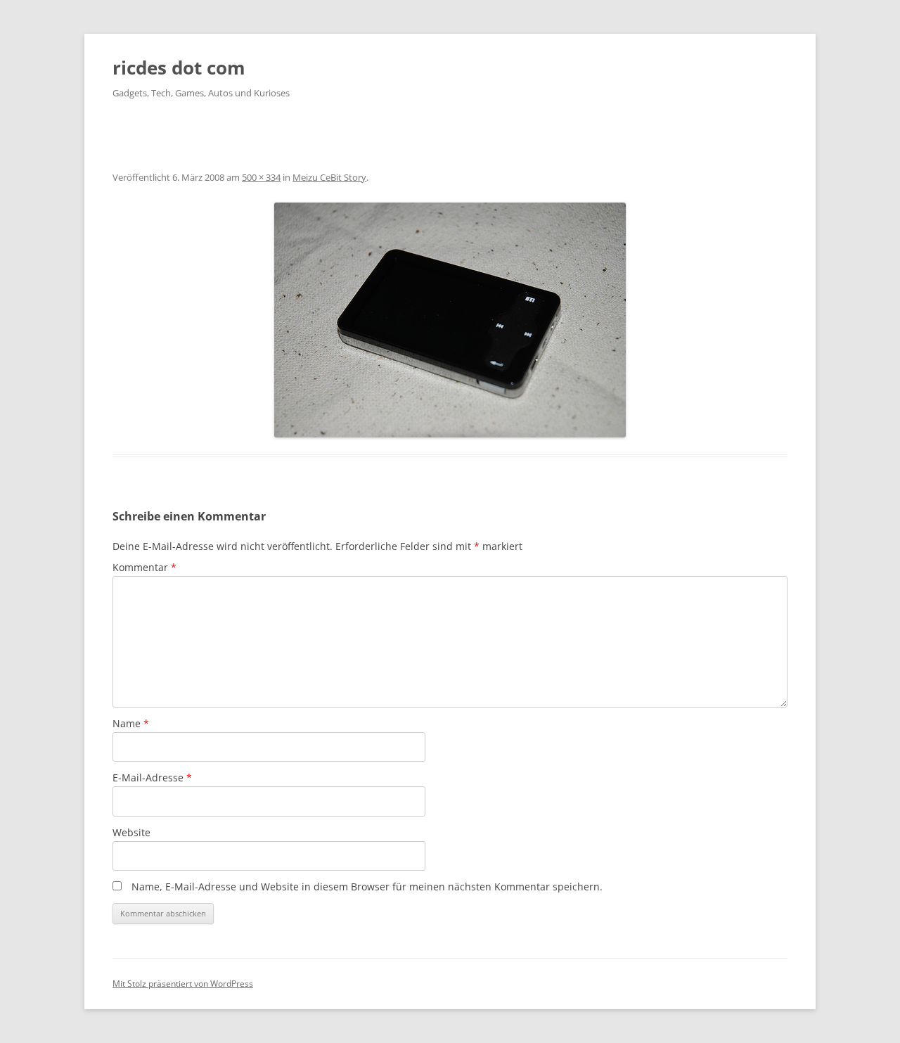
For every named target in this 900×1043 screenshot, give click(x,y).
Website (131, 832)
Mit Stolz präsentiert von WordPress (182, 984)
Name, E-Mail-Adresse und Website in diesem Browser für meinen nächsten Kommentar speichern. (367, 886)
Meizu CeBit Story (329, 177)
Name (130, 723)
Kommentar (144, 567)
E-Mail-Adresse (152, 777)
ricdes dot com (178, 67)
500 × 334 (261, 177)
